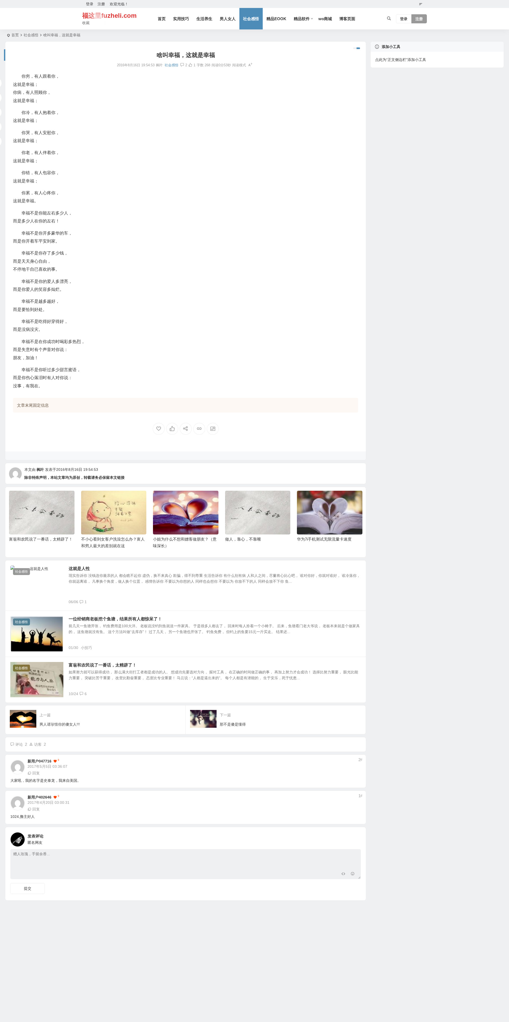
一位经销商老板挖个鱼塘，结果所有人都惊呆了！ (115, 619)
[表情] (352, 874)
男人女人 (228, 18)
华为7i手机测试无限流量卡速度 (252, 539)
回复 (36, 773)
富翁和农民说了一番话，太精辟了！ (103, 665)
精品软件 (302, 18)
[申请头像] (355, 838)
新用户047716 (39, 761)
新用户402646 (39, 797)
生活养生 (204, 18)
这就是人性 (79, 568)
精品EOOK (276, 18)
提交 (27, 888)
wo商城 (325, 18)
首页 (162, 18)
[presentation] (331, 499)
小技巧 (86, 648)
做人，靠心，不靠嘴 (171, 539)
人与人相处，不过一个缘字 (321, 539)
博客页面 (347, 18)
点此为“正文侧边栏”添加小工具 (400, 60)
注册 (101, 4)
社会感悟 (251, 18)
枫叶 (40, 469)
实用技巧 (181, 18)
